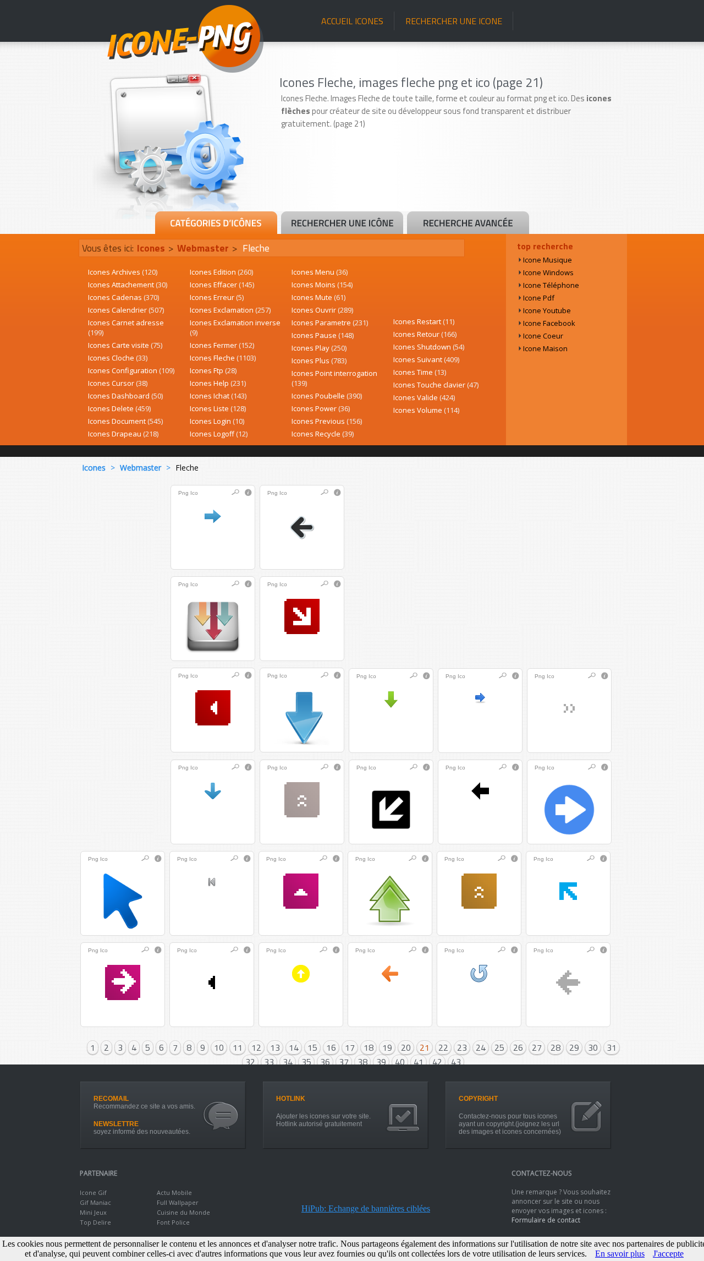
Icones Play (319, 348)
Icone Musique (547, 260)
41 (419, 1061)
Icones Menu (320, 272)
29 (574, 1047)
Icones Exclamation (230, 310)
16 (331, 1047)
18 (368, 1047)
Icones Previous (327, 421)
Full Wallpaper (178, 1202)
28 (555, 1047)
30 (593, 1047)
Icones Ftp (213, 370)
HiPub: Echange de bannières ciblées (365, 1208)
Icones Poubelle (327, 396)
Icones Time (419, 372)
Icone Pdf (538, 298)
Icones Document (125, 421)
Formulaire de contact (546, 1220)
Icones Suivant (426, 359)
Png (183, 493)
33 (269, 1061)
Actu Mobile (174, 1192)
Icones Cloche (117, 358)
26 (518, 1047)
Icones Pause (323, 335)
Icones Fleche (223, 358)
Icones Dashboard (125, 396)
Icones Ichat (218, 396)
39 (381, 1061)
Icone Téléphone (551, 285)
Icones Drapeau (123, 434)
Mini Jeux (93, 1212)
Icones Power (321, 408)
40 (400, 1061)
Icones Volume (426, 410)
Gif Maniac (95, 1202)
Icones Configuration (131, 370)
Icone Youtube (547, 310)
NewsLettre (116, 1124)
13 (275, 1047)
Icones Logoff (219, 434)
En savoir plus (620, 1253)
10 (219, 1047)
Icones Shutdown (428, 347)
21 (425, 1047)
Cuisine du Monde (183, 1212)
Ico (194, 493)
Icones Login (217, 421)
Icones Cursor (117, 383)
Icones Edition (221, 272)
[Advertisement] (452, 180)
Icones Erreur (217, 297)
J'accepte (668, 1253)
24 (481, 1047)
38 (362, 1061)
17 (350, 1047)
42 (437, 1061)
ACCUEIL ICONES (352, 21)
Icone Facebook (549, 323)
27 (537, 1047)
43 (456, 1061)
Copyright (478, 1098)
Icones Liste (218, 408)
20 (406, 1047)
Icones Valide (424, 397)
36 (325, 1061)
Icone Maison (545, 348)
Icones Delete (119, 408)
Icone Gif (93, 1192)
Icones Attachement (127, 285)
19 (387, 1047)
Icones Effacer (222, 285)
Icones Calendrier (126, 310)
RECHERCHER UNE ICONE (453, 21)
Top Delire (95, 1222)
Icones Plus (319, 360)
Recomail (111, 1098)
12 (256, 1047)
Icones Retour (425, 334)
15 (312, 1047)
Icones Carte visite (125, 345)
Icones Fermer (222, 345)
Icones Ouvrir (322, 310)
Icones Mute (318, 297)
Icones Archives (122, 272)
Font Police (173, 1222)
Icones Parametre (330, 322)
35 (306, 1061)
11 (238, 1047)
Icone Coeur (543, 336)
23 (462, 1047)
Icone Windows (548, 272)
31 (612, 1047)
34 (288, 1061)
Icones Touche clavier (436, 385)
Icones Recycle (323, 434)
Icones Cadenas (123, 297)
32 (250, 1061)
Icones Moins (322, 285)
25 (499, 1047)
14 (294, 1047)
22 (443, 1047)
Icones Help (218, 383)
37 (344, 1061)
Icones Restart (423, 321)
